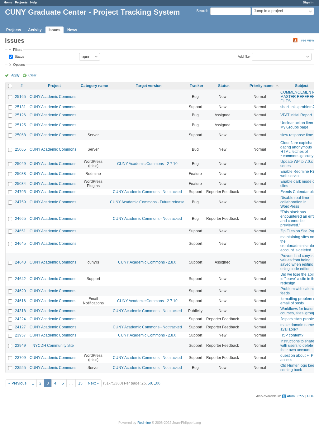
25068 (20, 135)
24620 (20, 291)
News (72, 30)
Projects (21, 2)
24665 (20, 218)
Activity (35, 30)
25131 (20, 107)
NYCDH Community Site (53, 345)
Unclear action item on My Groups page (299, 125)
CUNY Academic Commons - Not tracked (147, 192)
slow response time (296, 135)
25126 (20, 115)
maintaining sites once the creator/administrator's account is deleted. (299, 243)
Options (19, 64)
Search (202, 11)
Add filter (244, 56)
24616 (20, 301)
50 (150, 383)
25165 (20, 96)
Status (19, 56)
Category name (94, 86)
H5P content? (291, 335)
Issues (54, 30)
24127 (20, 327)
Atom (291, 396)
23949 (20, 345)
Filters (17, 49)
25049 (20, 164)
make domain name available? (297, 327)
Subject (301, 86)
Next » (93, 383)
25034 (20, 184)
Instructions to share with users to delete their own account (297, 345)
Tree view (306, 40)
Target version (148, 86)
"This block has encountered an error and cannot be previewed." (298, 218)
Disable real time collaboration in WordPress (294, 202)
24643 (20, 262)
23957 (20, 335)
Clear (32, 75)
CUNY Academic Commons (53, 96)
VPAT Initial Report (296, 115)
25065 (20, 149)
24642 (20, 279)
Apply (15, 75)
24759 (20, 202)
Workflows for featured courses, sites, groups (299, 311)
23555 (20, 367)
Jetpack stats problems (299, 319)
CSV (301, 396)
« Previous (17, 383)
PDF (310, 396)
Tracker (196, 86)
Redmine (144, 422)
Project (54, 86)
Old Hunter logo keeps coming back (299, 367)
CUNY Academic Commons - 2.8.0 (147, 262)
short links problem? (297, 107)
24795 (20, 192)
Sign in (308, 2)
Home (8, 2)
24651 (20, 231)
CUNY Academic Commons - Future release (147, 202)
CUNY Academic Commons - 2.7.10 (147, 164)
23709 (20, 358)
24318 (20, 311)
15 (80, 383)
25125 (20, 125)
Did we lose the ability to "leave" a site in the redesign (298, 278)
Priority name (262, 86)
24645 (20, 243)
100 (157, 383)
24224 (20, 319)
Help (33, 2)
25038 (20, 174)
